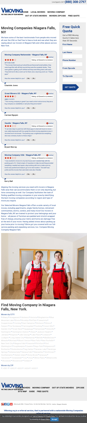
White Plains (39, 358)
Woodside (6, 361)
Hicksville (50, 329)
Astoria (33, 317)
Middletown (49, 337)
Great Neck (17, 329)
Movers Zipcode (57, 16)
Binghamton (43, 317)
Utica (30, 358)
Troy (25, 358)
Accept (54, 419)
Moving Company (56, 12)
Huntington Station (20, 332)
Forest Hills (48, 326)
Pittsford (40, 343)
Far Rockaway (15, 326)
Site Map (22, 391)
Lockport (5, 337)
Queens (29, 346)
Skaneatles (38, 352)
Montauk (13, 340)
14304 (26, 368)
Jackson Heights (44, 332)
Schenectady (14, 352)
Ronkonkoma (17, 349)
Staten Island (20, 355)
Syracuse (43, 355)
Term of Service (38, 416)
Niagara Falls (19, 343)
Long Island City (17, 337)
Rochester (5, 349)
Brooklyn (25, 320)
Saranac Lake (40, 349)
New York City (7, 343)
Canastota (42, 320)
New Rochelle (47, 340)
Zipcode (80, 388)
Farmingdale (28, 326)
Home (25, 12)
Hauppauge (28, 329)
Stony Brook (32, 355)
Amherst (25, 317)
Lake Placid (36, 335)
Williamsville (51, 358)
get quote (70, 87)
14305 (33, 368)
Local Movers (38, 12)
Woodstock (17, 361)
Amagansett (14, 317)
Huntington (6, 332)
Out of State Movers (36, 16)
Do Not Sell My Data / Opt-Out (42, 404)
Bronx (17, 320)
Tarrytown (5, 358)
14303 (19, 368)
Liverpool (46, 335)
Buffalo (33, 320)
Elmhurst (40, 323)
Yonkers (27, 361)
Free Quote (74, 16)
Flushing (38, 326)
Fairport (4, 326)
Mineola (4, 340)
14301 (5, 368)
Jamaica (4, 335)
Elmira (48, 323)
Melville (39, 337)
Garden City (6, 329)
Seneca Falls (27, 352)
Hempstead (40, 329)
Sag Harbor (29, 349)
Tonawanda (16, 358)
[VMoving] (17, 12)
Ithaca (33, 332)
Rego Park (38, 346)
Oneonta (30, 343)
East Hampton (28, 323)
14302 (12, 368)
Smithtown (49, 352)
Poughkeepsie (19, 346)
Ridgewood (49, 346)
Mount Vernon (24, 340)
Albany (5, 317)
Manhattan (30, 337)
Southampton (7, 355)
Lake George (24, 335)
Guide (32, 391)
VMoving (16, 404)
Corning (17, 323)
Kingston (14, 335)
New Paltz (36, 340)
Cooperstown (7, 323)
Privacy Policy (28, 404)
